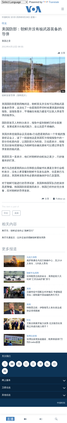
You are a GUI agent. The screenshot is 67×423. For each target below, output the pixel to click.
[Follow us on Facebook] (19, 364)
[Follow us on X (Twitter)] (5, 364)
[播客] (54, 364)
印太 (4, 23)
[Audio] (40, 419)
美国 (29, 288)
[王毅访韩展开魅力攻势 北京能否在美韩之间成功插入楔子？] (14, 324)
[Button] (61, 53)
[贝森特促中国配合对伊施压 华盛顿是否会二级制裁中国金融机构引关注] (14, 292)
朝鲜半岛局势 (33, 273)
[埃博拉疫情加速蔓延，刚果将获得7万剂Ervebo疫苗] (14, 340)
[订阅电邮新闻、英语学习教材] (5, 371)
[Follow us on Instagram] (26, 364)
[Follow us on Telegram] (40, 364)
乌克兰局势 (32, 257)
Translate (54, 2)
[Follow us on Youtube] (12, 364)
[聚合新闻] (47, 364)
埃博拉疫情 (32, 336)
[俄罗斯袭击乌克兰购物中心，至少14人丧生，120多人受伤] (14, 261)
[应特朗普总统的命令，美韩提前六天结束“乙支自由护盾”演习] (14, 277)
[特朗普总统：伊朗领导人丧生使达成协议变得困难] (14, 308)
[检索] (56, 419)
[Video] (25, 419)
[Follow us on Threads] (33, 364)
